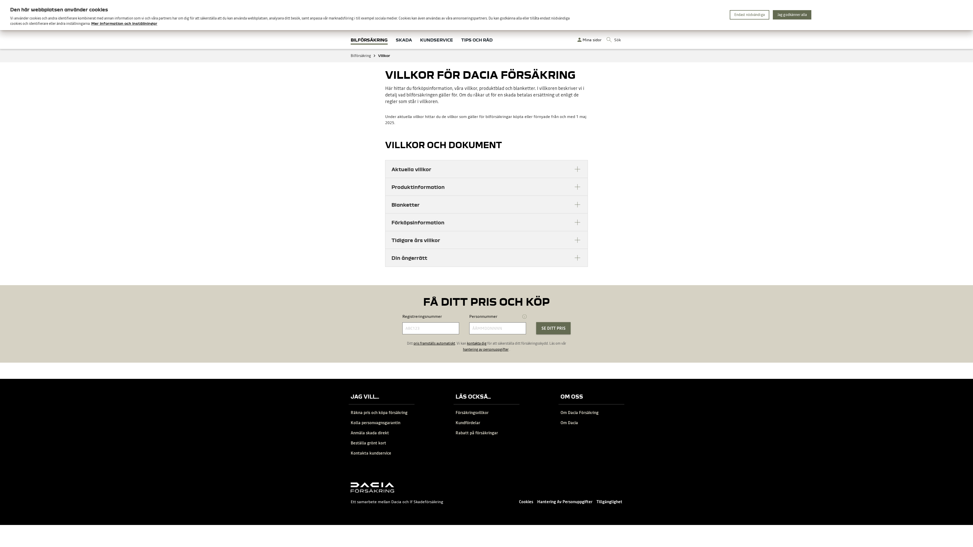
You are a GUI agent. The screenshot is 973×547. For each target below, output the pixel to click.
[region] (486, 15)
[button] (486, 169)
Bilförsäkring (369, 39)
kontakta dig (476, 343)
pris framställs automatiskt (434, 343)
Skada (404, 39)
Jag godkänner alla (792, 14)
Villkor (384, 55)
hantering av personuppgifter (486, 349)
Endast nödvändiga (749, 14)
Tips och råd (477, 39)
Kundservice (436, 39)
